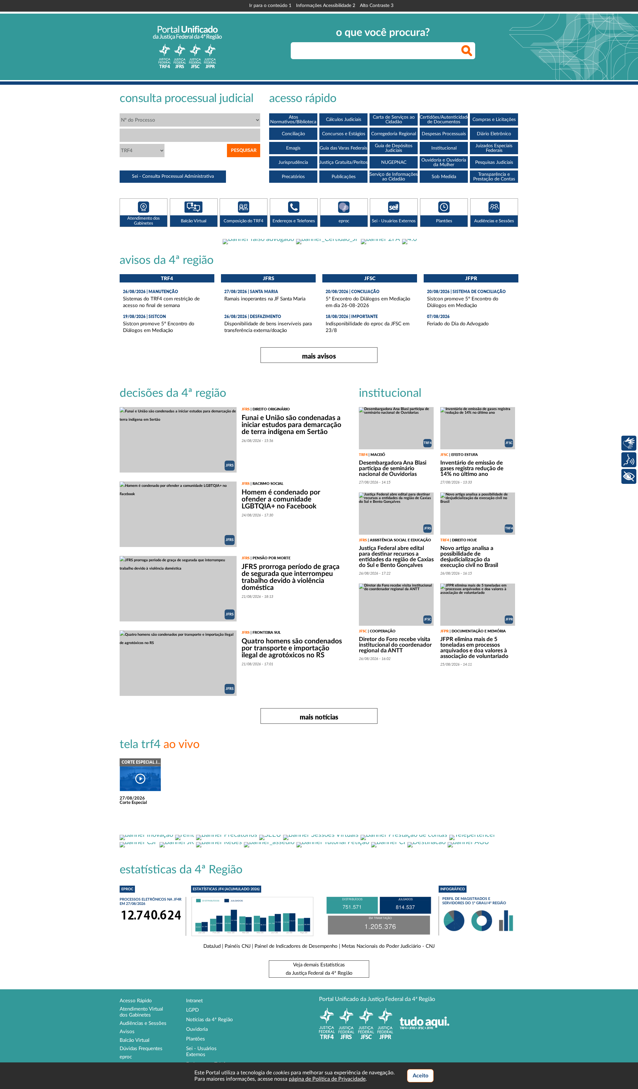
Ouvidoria (197, 1029)
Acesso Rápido (136, 1000)
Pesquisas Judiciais (494, 162)
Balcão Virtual (135, 1040)
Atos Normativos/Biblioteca (293, 119)
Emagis (293, 148)
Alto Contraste (376, 5)
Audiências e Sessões (143, 1023)
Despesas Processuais (444, 134)
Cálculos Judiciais (343, 119)
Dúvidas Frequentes (141, 1048)
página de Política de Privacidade (327, 1079)
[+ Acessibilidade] (628, 476)
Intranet (194, 1000)
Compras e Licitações (494, 119)
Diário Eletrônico (494, 134)
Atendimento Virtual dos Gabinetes (141, 1012)
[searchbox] (383, 50)
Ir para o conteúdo (270, 5)
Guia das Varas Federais (343, 148)
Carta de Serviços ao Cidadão (394, 119)
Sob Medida (444, 176)
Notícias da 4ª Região (209, 1019)
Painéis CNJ (238, 946)
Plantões (195, 1038)
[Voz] (628, 459)
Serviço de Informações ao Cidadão (394, 176)
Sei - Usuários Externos (201, 1051)
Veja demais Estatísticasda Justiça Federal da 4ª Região (319, 969)
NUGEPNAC (393, 162)
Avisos (127, 1031)
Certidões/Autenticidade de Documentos (444, 119)
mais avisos (319, 356)
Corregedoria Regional (393, 134)
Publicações (344, 176)
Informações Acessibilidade (325, 5)
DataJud (212, 946)
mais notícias (319, 717)
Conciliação (293, 134)
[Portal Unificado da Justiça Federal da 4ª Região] (187, 47)
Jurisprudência (293, 162)
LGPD (192, 1010)
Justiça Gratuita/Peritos (343, 162)
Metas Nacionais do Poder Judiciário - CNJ (388, 946)
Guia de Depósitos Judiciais (393, 148)
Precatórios (293, 176)
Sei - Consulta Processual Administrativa (173, 176)
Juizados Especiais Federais (494, 148)
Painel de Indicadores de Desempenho (296, 946)
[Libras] (628, 443)
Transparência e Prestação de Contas (494, 176)
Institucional (444, 148)
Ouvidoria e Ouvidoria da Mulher (443, 162)
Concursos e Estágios (343, 134)
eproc (126, 1056)
